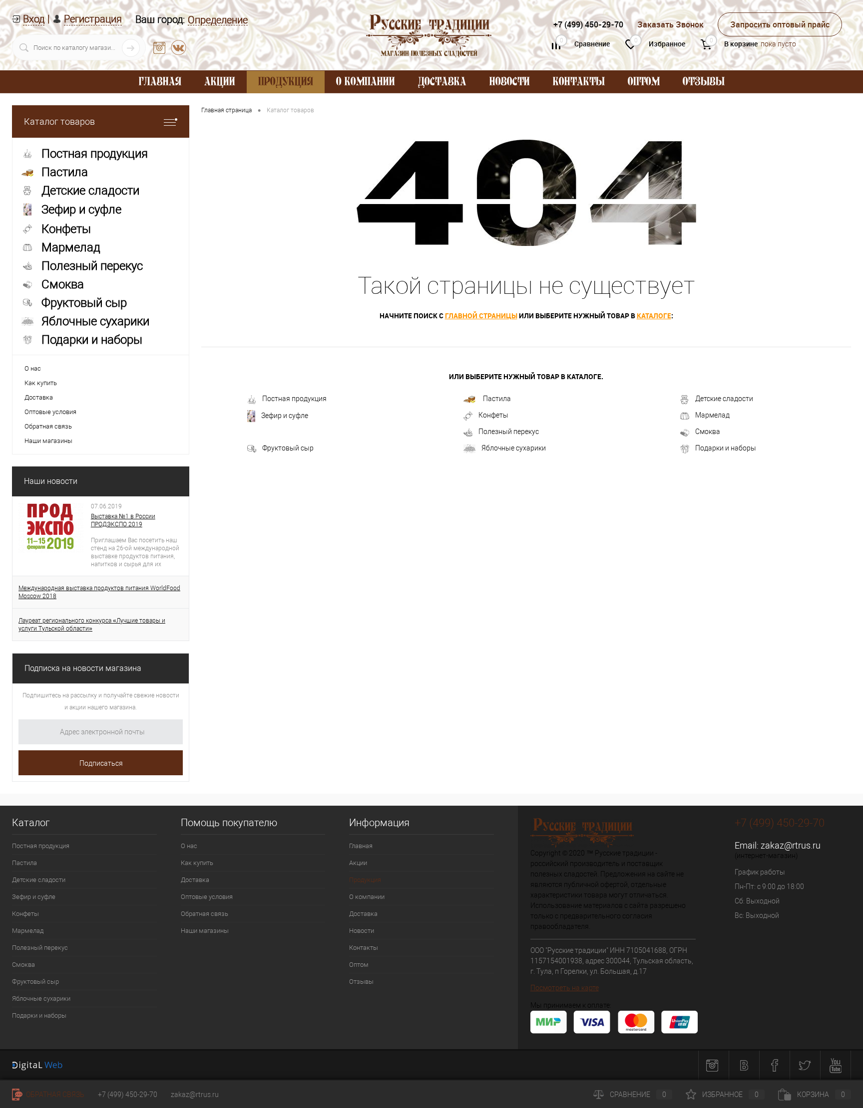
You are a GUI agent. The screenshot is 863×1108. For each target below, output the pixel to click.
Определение (218, 20)
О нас (32, 368)
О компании (365, 82)
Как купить (40, 383)
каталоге (654, 315)
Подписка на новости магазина (82, 668)
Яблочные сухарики (513, 448)
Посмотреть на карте (564, 988)
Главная (160, 82)
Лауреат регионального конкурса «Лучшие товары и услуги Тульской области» (91, 624)
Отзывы (704, 82)
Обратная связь (48, 426)
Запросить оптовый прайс (780, 24)
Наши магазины (48, 440)
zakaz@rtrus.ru (791, 845)
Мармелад (712, 415)
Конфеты (493, 415)
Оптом (644, 82)
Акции (219, 82)
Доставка (442, 82)
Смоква (707, 432)
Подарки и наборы (725, 448)
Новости (509, 82)
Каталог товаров (59, 121)
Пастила (496, 399)
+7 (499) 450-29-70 (127, 1095)
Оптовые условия (50, 412)
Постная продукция (294, 399)
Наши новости (50, 481)
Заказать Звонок (670, 24)
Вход (33, 19)
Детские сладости (724, 399)
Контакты (579, 82)
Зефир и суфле (284, 416)
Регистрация (93, 19)
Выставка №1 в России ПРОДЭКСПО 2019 (123, 520)
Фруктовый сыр (288, 448)
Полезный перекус (508, 432)
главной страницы (481, 315)
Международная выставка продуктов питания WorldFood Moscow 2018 (99, 592)
